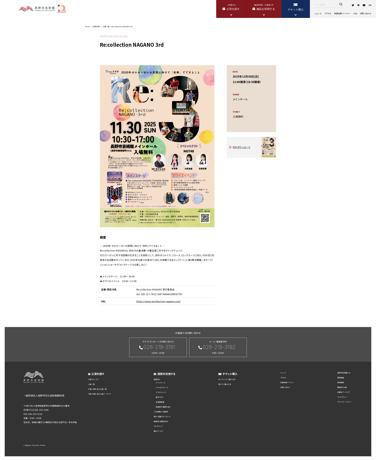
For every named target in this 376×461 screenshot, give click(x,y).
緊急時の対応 (342, 387)
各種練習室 (160, 402)
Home (87, 26)
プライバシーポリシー (344, 402)
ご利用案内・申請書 (161, 411)
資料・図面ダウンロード (162, 416)
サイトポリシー (342, 397)
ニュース (318, 13)
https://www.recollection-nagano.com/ (158, 301)
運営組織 (340, 377)
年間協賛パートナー (342, 13)
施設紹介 (157, 379)
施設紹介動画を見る (163, 407)
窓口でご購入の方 (224, 384)
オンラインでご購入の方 (227, 379)
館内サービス (158, 431)
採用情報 (340, 382)
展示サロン (160, 397)
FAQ (355, 13)
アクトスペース (161, 392)
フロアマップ (158, 426)
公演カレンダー (93, 379)
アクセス (327, 13)
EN (370, 5)
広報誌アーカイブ (343, 392)
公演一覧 (91, 384)
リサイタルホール (162, 387)
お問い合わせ (365, 13)
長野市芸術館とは (343, 373)
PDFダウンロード (241, 147)
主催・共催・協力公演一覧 (97, 389)
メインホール (160, 382)
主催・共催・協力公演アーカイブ (99, 394)
